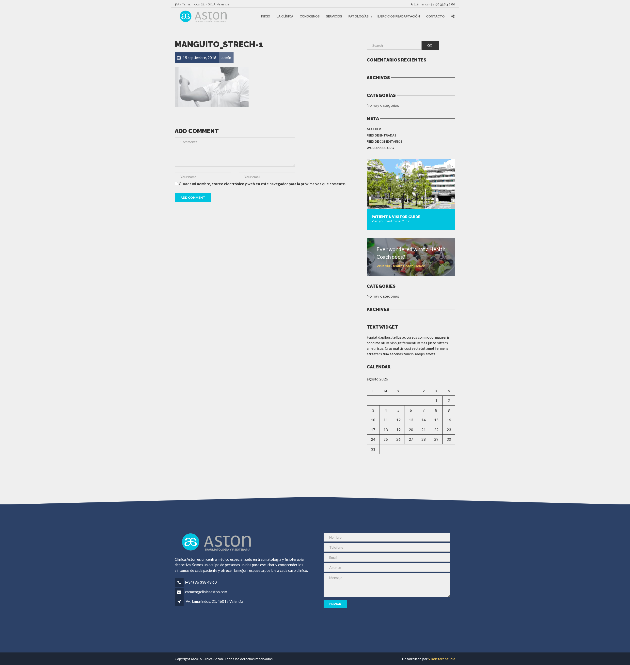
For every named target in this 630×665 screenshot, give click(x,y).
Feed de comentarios (384, 141)
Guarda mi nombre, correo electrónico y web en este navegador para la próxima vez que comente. (262, 183)
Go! (430, 45)
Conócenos (310, 16)
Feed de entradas (381, 135)
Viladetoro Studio (441, 659)
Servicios (334, 16)
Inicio (265, 16)
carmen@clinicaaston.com (206, 591)
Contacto (435, 16)
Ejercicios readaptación (399, 16)
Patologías (358, 16)
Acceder (374, 129)
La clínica (285, 16)
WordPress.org (380, 148)
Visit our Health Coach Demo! (401, 266)
